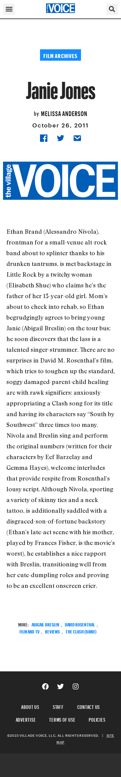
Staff (58, 706)
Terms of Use (62, 719)
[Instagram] (75, 686)
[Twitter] (60, 686)
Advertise (26, 719)
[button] (8, 9)
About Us (30, 706)
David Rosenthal (80, 623)
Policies (97, 719)
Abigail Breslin (45, 623)
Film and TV (29, 630)
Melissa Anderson (64, 112)
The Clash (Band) (81, 630)
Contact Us (88, 706)
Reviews (52, 630)
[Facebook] (45, 686)
